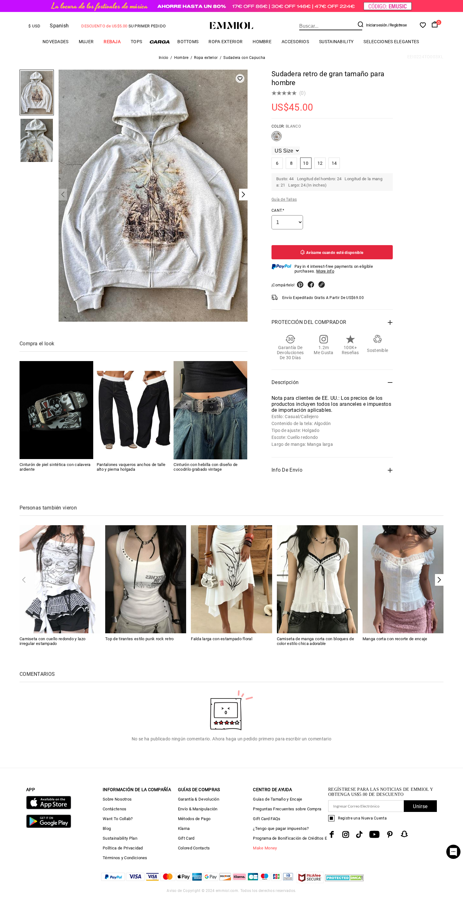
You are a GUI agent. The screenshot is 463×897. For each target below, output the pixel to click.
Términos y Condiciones (125, 857)
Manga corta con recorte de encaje (395, 638)
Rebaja (112, 41)
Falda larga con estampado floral (221, 638)
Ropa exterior (226, 41)
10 (305, 163)
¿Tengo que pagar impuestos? (281, 828)
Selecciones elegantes (391, 41)
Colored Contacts (194, 848)
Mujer (86, 41)
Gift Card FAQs (266, 818)
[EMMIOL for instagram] (345, 834)
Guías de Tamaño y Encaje (277, 799)
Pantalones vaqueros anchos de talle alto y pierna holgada (131, 467)
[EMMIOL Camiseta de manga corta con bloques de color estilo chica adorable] (317, 579)
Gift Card (186, 838)
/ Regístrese (397, 25)
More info (325, 271)
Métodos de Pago (194, 818)
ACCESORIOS (295, 41)
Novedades (56, 41)
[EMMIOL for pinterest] (389, 834)
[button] (439, 580)
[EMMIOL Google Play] (48, 826)
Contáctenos (114, 809)
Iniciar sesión (376, 25)
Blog (107, 828)
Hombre (262, 41)
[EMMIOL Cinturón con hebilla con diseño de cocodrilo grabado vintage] (210, 410)
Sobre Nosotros (117, 799)
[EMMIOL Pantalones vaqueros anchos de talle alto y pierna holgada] (133, 410)
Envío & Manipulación (198, 809)
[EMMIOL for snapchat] (404, 834)
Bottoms (187, 41)
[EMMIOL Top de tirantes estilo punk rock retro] (145, 579)
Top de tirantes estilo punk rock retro (139, 638)
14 (334, 163)
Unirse (420, 806)
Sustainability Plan (120, 838)
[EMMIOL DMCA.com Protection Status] (344, 881)
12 (320, 163)
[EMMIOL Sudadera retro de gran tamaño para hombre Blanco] (276, 138)
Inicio (164, 57)
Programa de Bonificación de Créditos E (290, 838)
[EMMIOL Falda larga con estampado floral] (231, 579)
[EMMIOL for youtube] (374, 834)
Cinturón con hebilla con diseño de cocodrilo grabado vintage (205, 467)
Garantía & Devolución (198, 799)
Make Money (265, 848)
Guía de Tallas (284, 199)
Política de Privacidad (123, 848)
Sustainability (336, 41)
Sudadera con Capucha (244, 57)
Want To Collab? (118, 818)
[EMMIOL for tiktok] (359, 834)
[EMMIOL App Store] (48, 808)
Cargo (159, 41)
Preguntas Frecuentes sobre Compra (287, 809)
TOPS (136, 41)
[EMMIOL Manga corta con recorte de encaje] (403, 579)
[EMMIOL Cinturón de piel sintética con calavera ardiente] (56, 410)
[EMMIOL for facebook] (331, 834)
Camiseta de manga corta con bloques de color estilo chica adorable (315, 641)
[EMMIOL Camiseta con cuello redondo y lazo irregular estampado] (60, 579)
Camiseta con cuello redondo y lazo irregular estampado (52, 641)
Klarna (184, 828)
